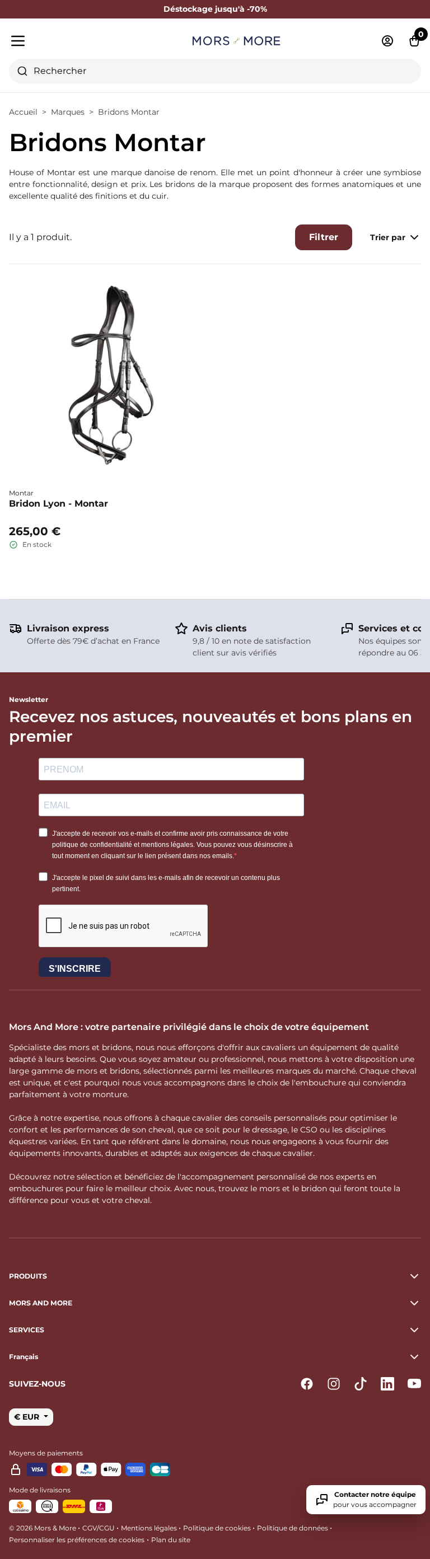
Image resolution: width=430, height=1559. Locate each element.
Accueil (23, 112)
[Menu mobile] (75, 41)
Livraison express (68, 628)
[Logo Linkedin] (387, 1384)
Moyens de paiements (46, 1453)
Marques (68, 112)
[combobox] (215, 71)
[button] (215, 1357)
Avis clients (220, 628)
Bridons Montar (129, 112)
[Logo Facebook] (307, 1384)
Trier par (387, 237)
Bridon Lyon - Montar (58, 503)
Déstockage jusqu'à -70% (215, 9)
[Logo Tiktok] (360, 1384)
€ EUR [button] (27, 1417)
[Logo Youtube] (414, 1384)
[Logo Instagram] (333, 1384)
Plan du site (170, 1539)
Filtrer (323, 237)
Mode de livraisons (40, 1490)
